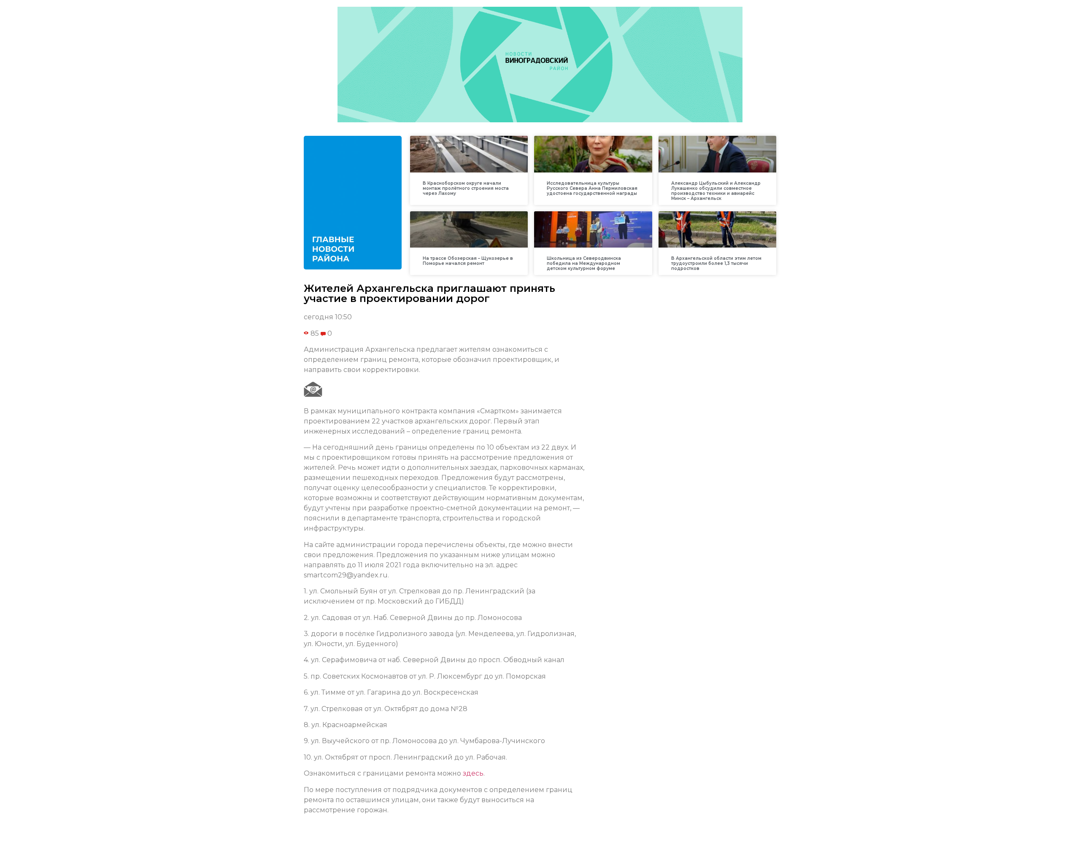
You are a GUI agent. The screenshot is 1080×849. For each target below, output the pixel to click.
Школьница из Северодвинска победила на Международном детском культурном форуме (584, 263)
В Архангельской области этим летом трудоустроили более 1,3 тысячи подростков (716, 263)
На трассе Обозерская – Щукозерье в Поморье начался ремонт (468, 261)
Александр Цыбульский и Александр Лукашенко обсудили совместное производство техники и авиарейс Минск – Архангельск (716, 191)
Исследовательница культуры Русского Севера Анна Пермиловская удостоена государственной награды (592, 188)
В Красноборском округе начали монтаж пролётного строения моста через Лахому (466, 188)
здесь (473, 773)
